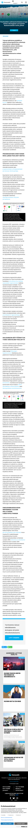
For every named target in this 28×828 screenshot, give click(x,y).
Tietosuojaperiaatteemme (7, 819)
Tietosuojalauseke (14, 781)
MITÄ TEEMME (6, 788)
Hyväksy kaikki (7, 823)
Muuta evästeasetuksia (6, 817)
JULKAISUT (5, 790)
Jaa (5, 647)
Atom (15, 800)
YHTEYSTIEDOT (19, 790)
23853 (16, 795)
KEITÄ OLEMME (6, 787)
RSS (12, 800)
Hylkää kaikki (21, 823)
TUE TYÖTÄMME (20, 787)
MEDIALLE (18, 788)
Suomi (15, 3)
